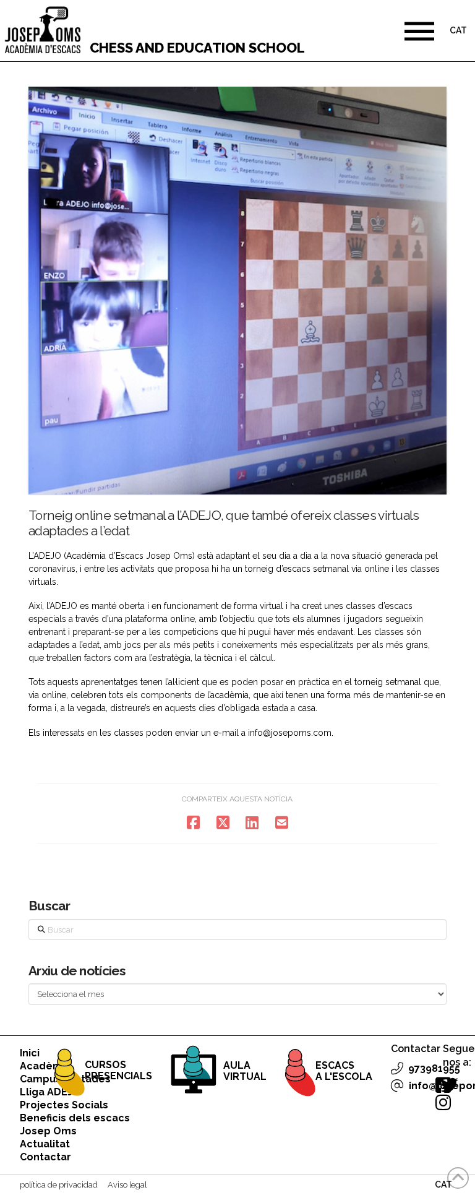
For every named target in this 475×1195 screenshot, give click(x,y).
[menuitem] (458, 31)
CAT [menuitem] (458, 31)
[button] (419, 31)
